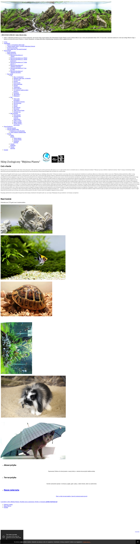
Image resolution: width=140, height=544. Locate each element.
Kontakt (6, 150)
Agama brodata (17, 139)
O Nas (5, 42)
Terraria (9, 133)
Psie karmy (16, 109)
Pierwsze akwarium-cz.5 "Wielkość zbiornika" (16, 66)
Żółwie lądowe (17, 138)
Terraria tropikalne (12, 144)
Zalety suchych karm (19, 110)
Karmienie (16, 93)
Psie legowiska (17, 103)
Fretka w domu (17, 120)
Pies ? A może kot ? (19, 77)
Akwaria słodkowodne (13, 129)
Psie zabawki (17, 107)
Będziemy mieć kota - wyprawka (22, 78)
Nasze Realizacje (8, 126)
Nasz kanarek (17, 114)
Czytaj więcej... (87, 542)
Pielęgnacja (16, 96)
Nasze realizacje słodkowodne (18, 132)
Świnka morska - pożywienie (18, 124)
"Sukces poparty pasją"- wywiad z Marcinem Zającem (21, 46)
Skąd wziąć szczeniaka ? (17, 99)
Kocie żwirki (17, 82)
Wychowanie (17, 79)
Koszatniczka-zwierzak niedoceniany (17, 118)
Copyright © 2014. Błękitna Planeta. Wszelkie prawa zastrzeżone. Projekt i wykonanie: (23, 501)
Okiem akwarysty (11, 53)
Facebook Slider (137, 531)
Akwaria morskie (11, 128)
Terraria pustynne (12, 147)
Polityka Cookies (8, 504)
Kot (11, 75)
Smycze (16, 104)
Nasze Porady (7, 50)
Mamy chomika (18, 122)
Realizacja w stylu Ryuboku (17, 131)
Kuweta (16, 81)
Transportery (17, 87)
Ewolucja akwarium (12, 47)
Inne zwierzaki (14, 113)
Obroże (15, 106)
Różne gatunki (12, 136)
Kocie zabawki (17, 88)
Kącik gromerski (11, 52)
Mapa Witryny (7, 506)
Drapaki (16, 85)
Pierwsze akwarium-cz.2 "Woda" (18, 58)
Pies (11, 97)
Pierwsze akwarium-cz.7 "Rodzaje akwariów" (16, 71)
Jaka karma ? (17, 94)
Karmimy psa (17, 112)
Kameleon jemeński (16, 141)
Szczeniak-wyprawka (19, 101)
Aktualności (7, 43)
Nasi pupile (10, 74)
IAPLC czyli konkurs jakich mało (15, 44)
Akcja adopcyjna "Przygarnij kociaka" (17, 49)
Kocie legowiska (18, 84)
